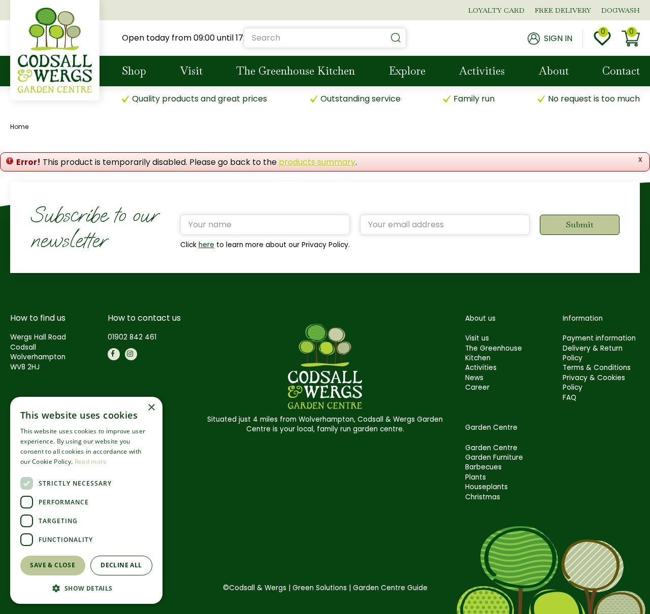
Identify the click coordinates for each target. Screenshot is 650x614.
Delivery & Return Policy (593, 353)
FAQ (569, 397)
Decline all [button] (121, 565)
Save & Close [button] (52, 565)
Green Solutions (319, 588)
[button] (86, 588)
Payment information (599, 338)
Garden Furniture (494, 457)
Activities (481, 367)
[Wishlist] (602, 38)
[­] (114, 354)
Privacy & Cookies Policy (594, 382)
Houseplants (486, 487)
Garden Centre (491, 448)
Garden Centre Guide (390, 588)
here (206, 245)
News (474, 378)
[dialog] (86, 500)
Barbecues (483, 467)
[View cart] (631, 38)
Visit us (477, 338)
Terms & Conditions (597, 367)
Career (477, 387)
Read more (91, 461)
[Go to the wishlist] (602, 38)
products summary (317, 162)
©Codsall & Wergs (254, 588)
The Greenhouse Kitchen (493, 353)
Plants (475, 477)
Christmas (482, 497)
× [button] (151, 408)
